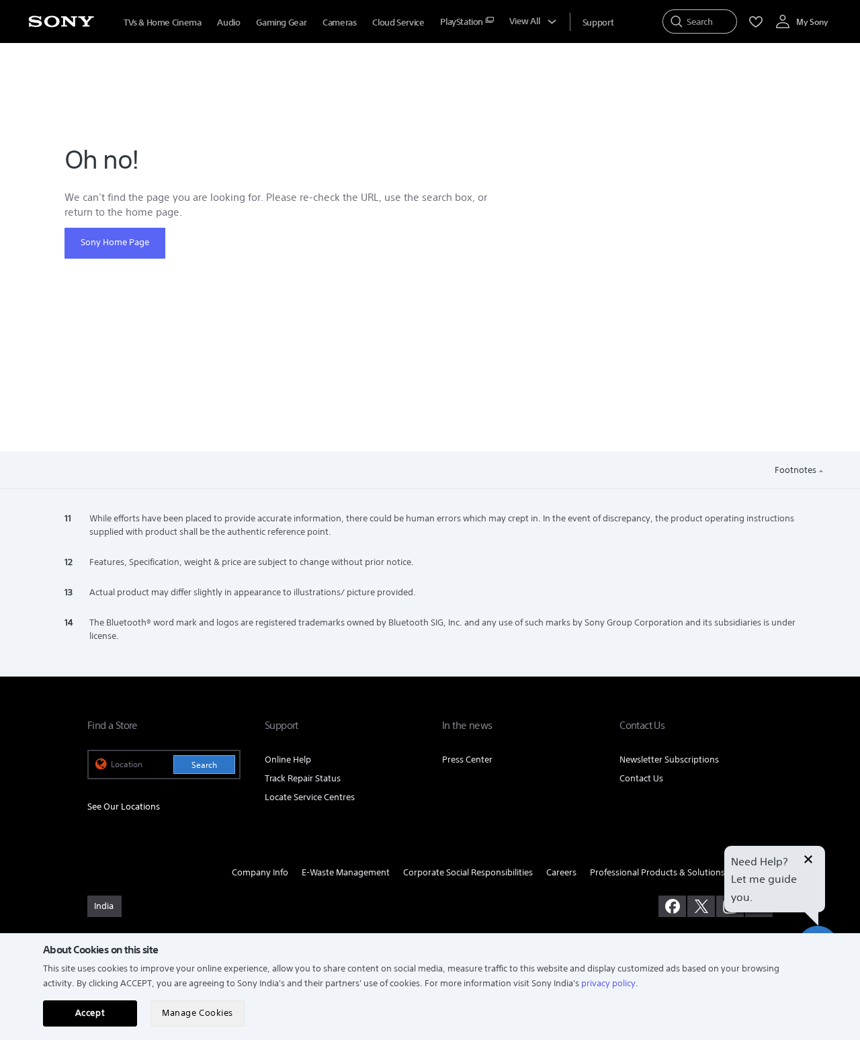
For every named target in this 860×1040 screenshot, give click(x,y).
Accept (90, 1013)
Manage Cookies (197, 1013)
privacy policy (608, 983)
